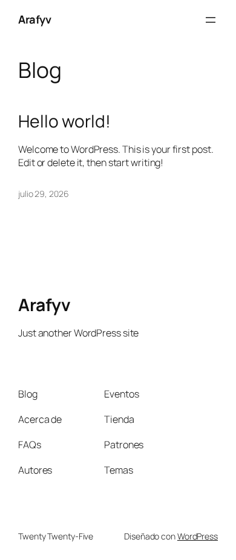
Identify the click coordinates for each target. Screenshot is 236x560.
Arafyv (34, 19)
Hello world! (64, 121)
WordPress (197, 536)
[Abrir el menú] (210, 20)
